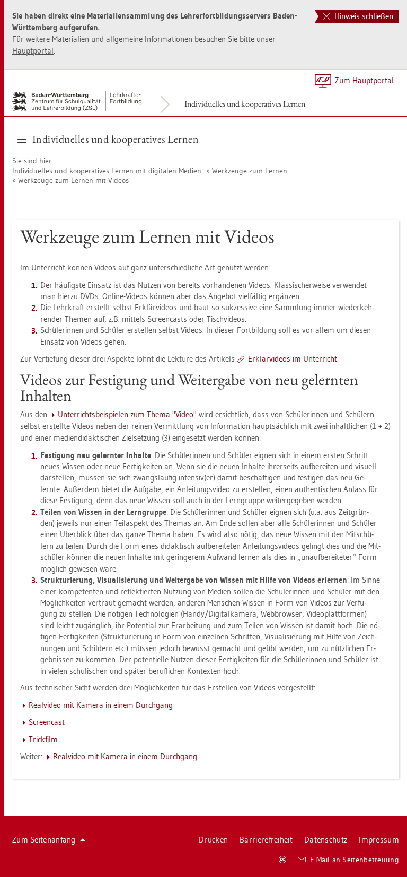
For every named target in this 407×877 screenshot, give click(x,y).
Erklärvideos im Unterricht (292, 359)
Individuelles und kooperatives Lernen (244, 103)
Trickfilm (43, 739)
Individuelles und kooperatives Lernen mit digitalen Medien (106, 171)
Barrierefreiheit (266, 840)
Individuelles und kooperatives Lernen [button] (115, 139)
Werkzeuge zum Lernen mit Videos (73, 180)
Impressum (379, 840)
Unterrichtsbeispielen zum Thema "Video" (127, 414)
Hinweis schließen (362, 16)
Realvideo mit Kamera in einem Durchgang (101, 705)
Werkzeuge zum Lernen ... (253, 171)
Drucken (213, 840)
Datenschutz (325, 840)
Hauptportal (33, 51)
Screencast (47, 722)
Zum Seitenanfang (44, 840)
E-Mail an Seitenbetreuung (355, 859)
